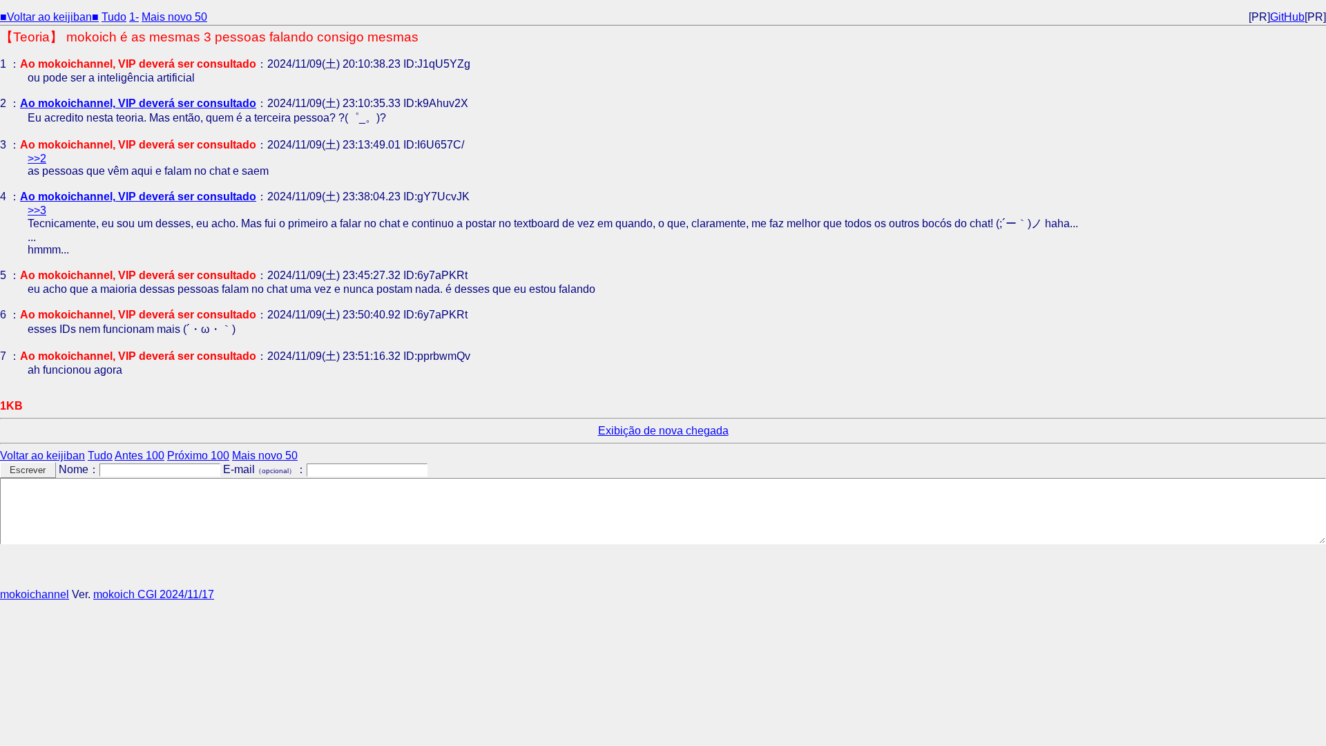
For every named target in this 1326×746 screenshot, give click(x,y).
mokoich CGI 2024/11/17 (153, 594)
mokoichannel (34, 594)
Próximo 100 (198, 455)
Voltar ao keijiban (42, 455)
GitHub (1287, 17)
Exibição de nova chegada (663, 431)
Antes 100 (139, 455)
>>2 (37, 158)
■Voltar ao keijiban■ (49, 17)
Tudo (114, 17)
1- (134, 17)
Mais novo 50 (174, 17)
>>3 (37, 210)
